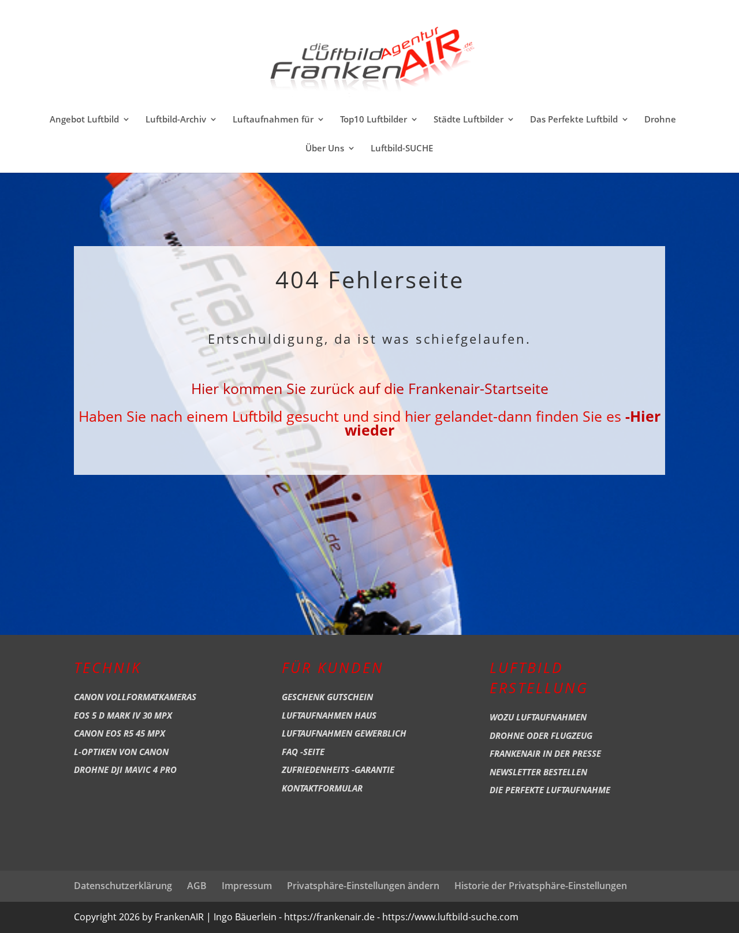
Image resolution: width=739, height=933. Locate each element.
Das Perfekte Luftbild (574, 120)
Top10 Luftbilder (373, 120)
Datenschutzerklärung (123, 885)
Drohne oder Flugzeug (541, 735)
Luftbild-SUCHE (402, 149)
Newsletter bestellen (538, 772)
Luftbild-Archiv (175, 120)
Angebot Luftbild (84, 120)
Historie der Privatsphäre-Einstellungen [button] (540, 885)
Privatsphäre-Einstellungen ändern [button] (363, 885)
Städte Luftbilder (468, 120)
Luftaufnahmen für (273, 120)
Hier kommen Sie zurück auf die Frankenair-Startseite (369, 388)
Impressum (247, 885)
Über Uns (324, 149)
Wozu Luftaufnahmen (538, 717)
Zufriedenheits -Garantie (338, 769)
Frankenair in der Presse (545, 753)
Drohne (660, 120)
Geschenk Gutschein (327, 696)
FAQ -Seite (303, 751)
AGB (197, 885)
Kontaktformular (322, 788)
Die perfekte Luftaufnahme (550, 790)
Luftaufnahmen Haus (329, 715)
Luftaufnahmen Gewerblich (344, 733)
